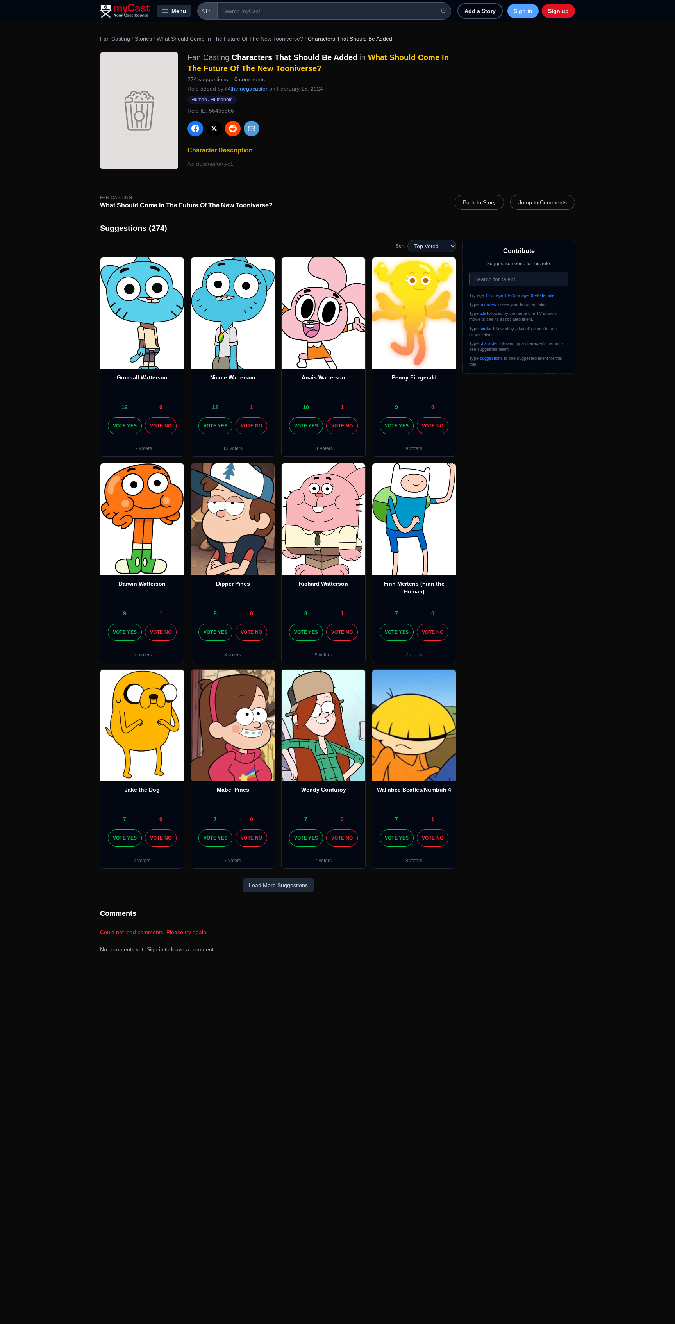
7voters (413, 655)
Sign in (523, 11)
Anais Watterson (323, 377)
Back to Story (479, 202)
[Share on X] (214, 128)
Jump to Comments (542, 202)
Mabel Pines (233, 789)
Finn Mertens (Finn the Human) (414, 588)
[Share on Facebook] (195, 128)
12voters (142, 448)
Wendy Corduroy (323, 789)
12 (124, 407)
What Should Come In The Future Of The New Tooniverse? (230, 39)
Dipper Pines (233, 584)
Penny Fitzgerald (414, 377)
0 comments (249, 79)
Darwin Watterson (142, 584)
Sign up (558, 11)
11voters (323, 448)
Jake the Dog (142, 789)
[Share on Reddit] (233, 128)
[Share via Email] (251, 128)
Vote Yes (125, 426)
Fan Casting (115, 39)
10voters (142, 655)
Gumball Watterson (142, 377)
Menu (178, 11)
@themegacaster (246, 89)
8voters (232, 655)
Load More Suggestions (278, 885)
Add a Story (480, 11)
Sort (400, 246)
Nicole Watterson (232, 377)
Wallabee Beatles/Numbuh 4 (414, 789)
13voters (233, 448)
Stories (143, 39)
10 (306, 407)
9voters (413, 448)
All (204, 11)
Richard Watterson (323, 584)
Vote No (160, 426)
